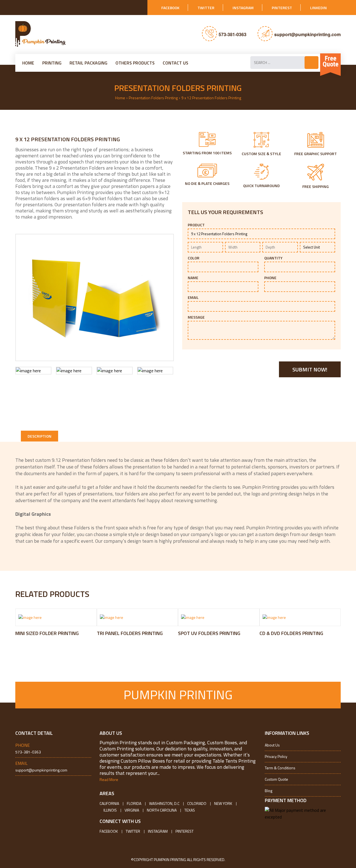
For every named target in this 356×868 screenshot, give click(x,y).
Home (28, 62)
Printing (51, 62)
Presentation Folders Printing (153, 98)
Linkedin (318, 8)
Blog (268, 790)
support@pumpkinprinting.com (307, 34)
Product (196, 225)
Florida (134, 803)
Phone (270, 278)
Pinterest (282, 8)
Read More (109, 779)
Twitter (205, 8)
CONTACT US (175, 62)
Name (193, 278)
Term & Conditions (280, 768)
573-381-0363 (232, 34)
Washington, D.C (164, 803)
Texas (189, 810)
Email (193, 297)
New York (223, 803)
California (109, 803)
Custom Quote (276, 779)
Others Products (135, 62)
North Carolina (162, 810)
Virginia (132, 810)
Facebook (170, 8)
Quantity (273, 258)
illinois (110, 810)
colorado (196, 803)
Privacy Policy (276, 756)
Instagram (243, 8)
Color (193, 258)
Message (196, 317)
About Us (272, 745)
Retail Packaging (88, 62)
